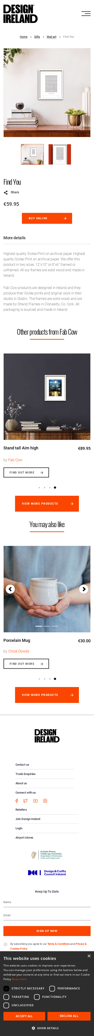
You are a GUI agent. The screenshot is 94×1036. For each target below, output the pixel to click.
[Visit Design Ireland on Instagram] (45, 800)
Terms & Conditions (58, 944)
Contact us (22, 764)
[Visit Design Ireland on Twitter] (25, 800)
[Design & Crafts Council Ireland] (47, 872)
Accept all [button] (24, 1016)
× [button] (89, 956)
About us (21, 783)
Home (23, 36)
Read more (19, 979)
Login (19, 828)
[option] (47, 412)
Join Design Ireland (28, 819)
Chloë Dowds (18, 651)
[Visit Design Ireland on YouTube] (35, 800)
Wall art (51, 36)
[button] (10, 589)
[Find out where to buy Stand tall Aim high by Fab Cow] (47, 396)
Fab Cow (15, 460)
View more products (40, 503)
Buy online (38, 218)
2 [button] (44, 487)
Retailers (21, 809)
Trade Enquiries (26, 774)
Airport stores (25, 837)
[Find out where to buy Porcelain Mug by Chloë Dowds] (47, 589)
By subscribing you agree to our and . (48, 946)
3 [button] (50, 487)
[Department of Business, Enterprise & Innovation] (47, 855)
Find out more (22, 472)
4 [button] (55, 487)
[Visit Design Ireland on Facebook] (17, 800)
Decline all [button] (69, 1016)
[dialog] (47, 993)
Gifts (37, 36)
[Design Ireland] (20, 13)
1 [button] (39, 487)
